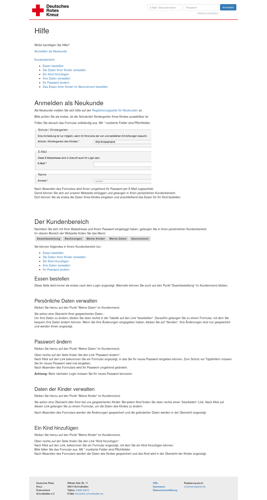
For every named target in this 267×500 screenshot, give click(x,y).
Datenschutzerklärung (165, 490)
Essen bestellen (53, 66)
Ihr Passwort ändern (56, 82)
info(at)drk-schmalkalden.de (89, 493)
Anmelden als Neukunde (50, 51)
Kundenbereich (44, 59)
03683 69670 (82, 490)
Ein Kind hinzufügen (56, 74)
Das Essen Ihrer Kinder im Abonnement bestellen (75, 87)
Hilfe (155, 483)
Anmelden (228, 7)
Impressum (159, 486)
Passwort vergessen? (207, 12)
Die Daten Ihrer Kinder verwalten (64, 70)
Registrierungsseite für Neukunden (115, 110)
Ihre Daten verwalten (56, 78)
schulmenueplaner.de (194, 486)
